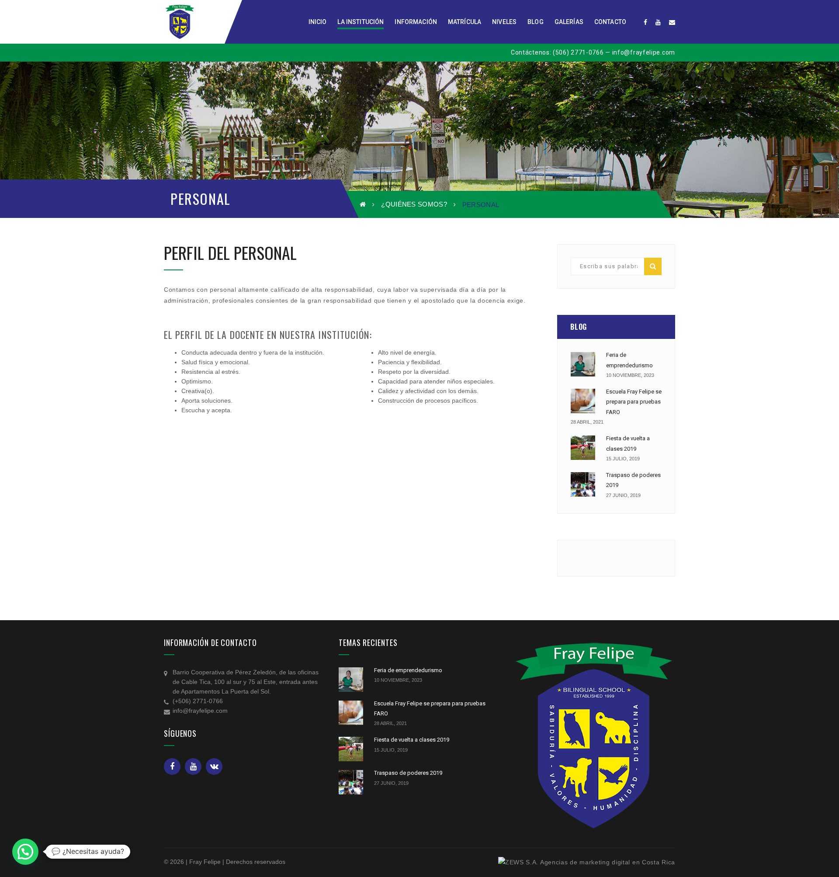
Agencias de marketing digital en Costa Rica (607, 862)
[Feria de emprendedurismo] (583, 364)
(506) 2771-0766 (578, 52)
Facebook (172, 766)
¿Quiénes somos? (414, 204)
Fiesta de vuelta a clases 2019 (411, 739)
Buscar (653, 266)
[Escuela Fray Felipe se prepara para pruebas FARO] (583, 401)
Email (214, 766)
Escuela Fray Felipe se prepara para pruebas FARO (634, 401)
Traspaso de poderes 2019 (408, 773)
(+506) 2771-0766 (198, 700)
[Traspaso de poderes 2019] (583, 484)
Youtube (193, 766)
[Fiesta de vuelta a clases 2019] (583, 447)
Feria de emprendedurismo (408, 670)
